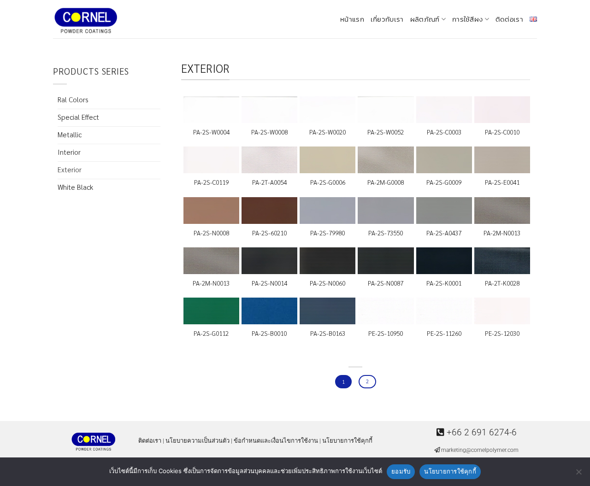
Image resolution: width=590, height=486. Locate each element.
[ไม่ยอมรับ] (578, 474)
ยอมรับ (400, 471)
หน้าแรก (352, 19)
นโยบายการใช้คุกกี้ (347, 440)
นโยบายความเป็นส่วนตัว (197, 440)
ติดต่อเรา (509, 19)
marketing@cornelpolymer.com (480, 450)
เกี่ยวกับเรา (387, 19)
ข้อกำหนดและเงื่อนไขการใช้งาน (276, 440)
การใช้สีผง (467, 19)
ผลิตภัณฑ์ (425, 19)
